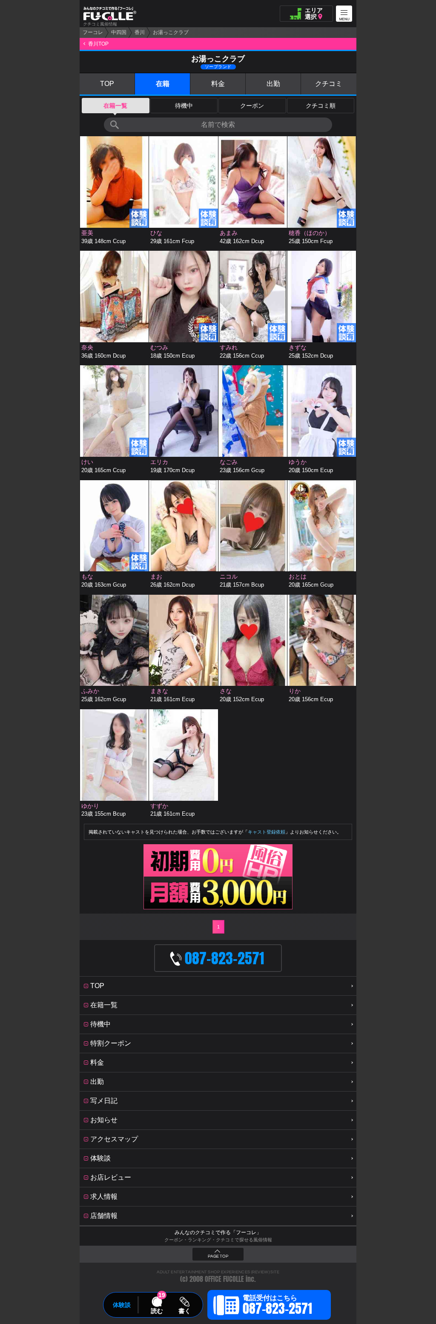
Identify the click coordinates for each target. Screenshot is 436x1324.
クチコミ (328, 83)
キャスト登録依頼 (266, 831)
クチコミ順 (321, 105)
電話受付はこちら (277, 1306)
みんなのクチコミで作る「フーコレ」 (218, 1232)
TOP (107, 83)
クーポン (252, 105)
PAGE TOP (218, 1256)
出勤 (273, 83)
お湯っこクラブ (171, 32)
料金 (218, 83)
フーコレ (93, 32)
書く (184, 1310)
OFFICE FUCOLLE (224, 1279)
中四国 (118, 32)
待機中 (184, 105)
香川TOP (98, 44)
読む (157, 1310)
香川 (140, 32)
